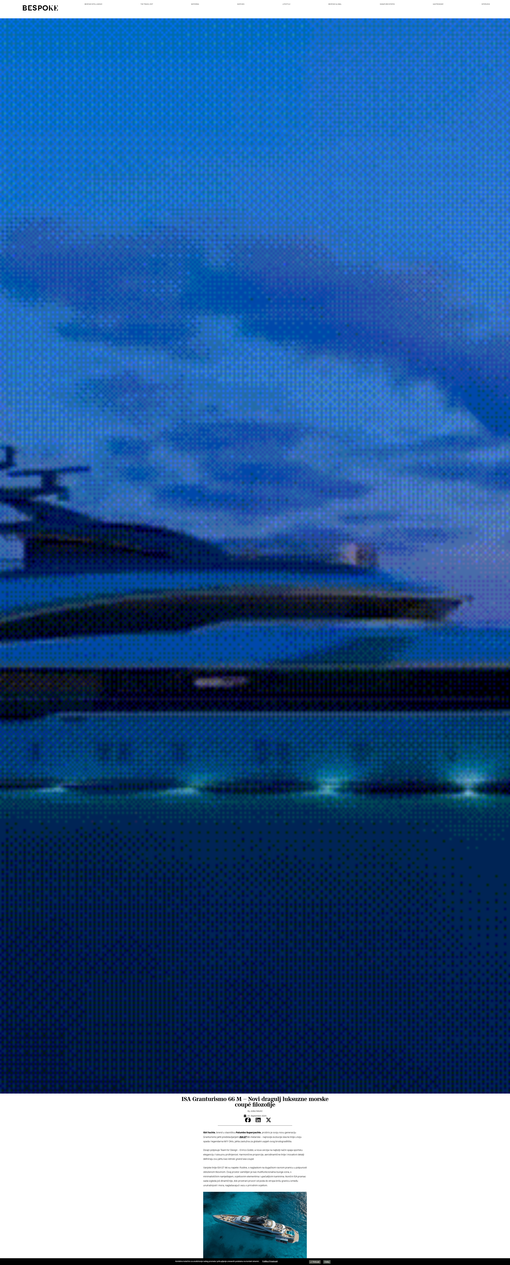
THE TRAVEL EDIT (147, 4)
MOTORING (195, 4)
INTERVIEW (486, 4)
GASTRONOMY (438, 4)
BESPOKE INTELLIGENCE (93, 4)
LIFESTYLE (286, 4)
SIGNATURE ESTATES (387, 4)
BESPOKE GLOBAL (335, 4)
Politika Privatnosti (270, 1261)
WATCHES (240, 4)
